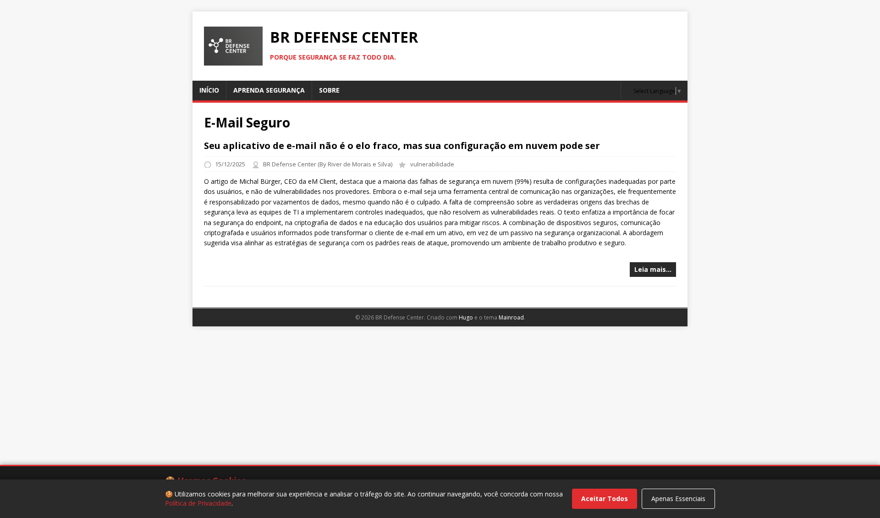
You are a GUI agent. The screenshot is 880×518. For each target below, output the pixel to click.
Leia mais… (652, 269)
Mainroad (511, 317)
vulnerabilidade (432, 164)
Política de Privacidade (198, 503)
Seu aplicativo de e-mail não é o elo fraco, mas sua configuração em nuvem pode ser (402, 145)
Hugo (466, 317)
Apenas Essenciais (678, 498)
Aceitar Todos (604, 498)
